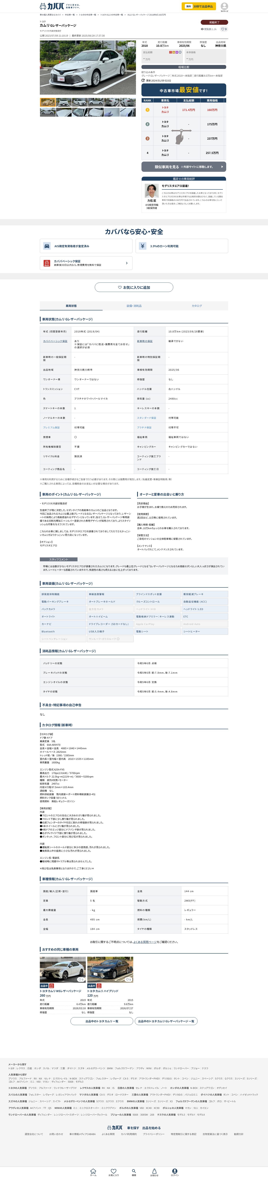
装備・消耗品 (134, 306)
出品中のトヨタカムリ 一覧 (102, 1021)
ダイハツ (71, 1068)
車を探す (133, 1127)
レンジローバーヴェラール (94, 1114)
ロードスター (122, 1094)
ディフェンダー (58, 1081)
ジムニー (195, 1078)
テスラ (205, 1068)
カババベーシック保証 (55, 341)
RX (35, 1078)
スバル (46, 1068)
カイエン (204, 1107)
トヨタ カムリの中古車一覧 (111, 14)
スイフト (57, 1101)
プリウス (12, 1078)
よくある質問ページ (145, 942)
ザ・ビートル (230, 1101)
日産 (29, 1068)
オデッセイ (222, 1087)
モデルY (191, 1114)
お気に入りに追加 (136, 287)
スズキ (81, 1068)
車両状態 (71, 306)
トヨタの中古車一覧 (87, 14)
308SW (144, 1114)
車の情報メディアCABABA (82, 1134)
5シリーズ (252, 1078)
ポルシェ (167, 1068)
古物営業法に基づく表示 (215, 1134)
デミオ (133, 1078)
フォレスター (102, 1078)
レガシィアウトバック (66, 1094)
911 (196, 1107)
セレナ (47, 1078)
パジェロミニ (191, 1094)
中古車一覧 (70, 14)
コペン (185, 1078)
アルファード (25, 1078)
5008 (70, 1081)
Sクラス (219, 1078)
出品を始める (151, 1127)
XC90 (157, 1107)
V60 (38, 1081)
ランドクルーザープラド (65, 1087)
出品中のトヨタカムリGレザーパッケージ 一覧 (166, 1021)
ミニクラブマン (108, 1107)
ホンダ (37, 1068)
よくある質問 (108, 1134)
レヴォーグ (115, 1078)
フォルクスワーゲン (124, 1068)
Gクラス (229, 1078)
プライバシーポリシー (154, 1134)
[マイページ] (224, 6)
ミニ (32, 1081)
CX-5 (125, 1078)
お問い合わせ (56, 1134)
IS (113, 1087)
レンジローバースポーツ (66, 1114)
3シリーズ (240, 1078)
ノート (164, 1087)
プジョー (195, 1068)
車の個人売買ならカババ (50, 14)
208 (152, 1114)
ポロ (219, 1101)
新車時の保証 (145, 341)
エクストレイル (60, 1078)
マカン (46, 1081)
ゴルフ (11, 1081)
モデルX (201, 1114)
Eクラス (120, 1101)
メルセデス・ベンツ (96, 1068)
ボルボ (157, 1068)
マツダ (55, 1068)
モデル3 (79, 1081)
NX (40, 1078)
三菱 (62, 1068)
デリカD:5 (167, 1078)
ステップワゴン (86, 1078)
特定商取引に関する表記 (183, 1134)
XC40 (149, 1107)
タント (177, 1078)
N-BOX (73, 1078)
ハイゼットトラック (249, 1094)
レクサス (20, 1068)
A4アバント (22, 1081)
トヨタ (11, 1068)
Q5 (49, 1107)
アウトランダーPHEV (149, 1078)
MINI (149, 1068)
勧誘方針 (238, 1134)
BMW (110, 1068)
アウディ (140, 1068)
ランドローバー (181, 1068)
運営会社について (34, 1134)
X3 (171, 1101)
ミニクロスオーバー (89, 1107)
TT (44, 1107)
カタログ (197, 306)
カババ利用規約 (129, 1134)
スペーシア (207, 1078)
